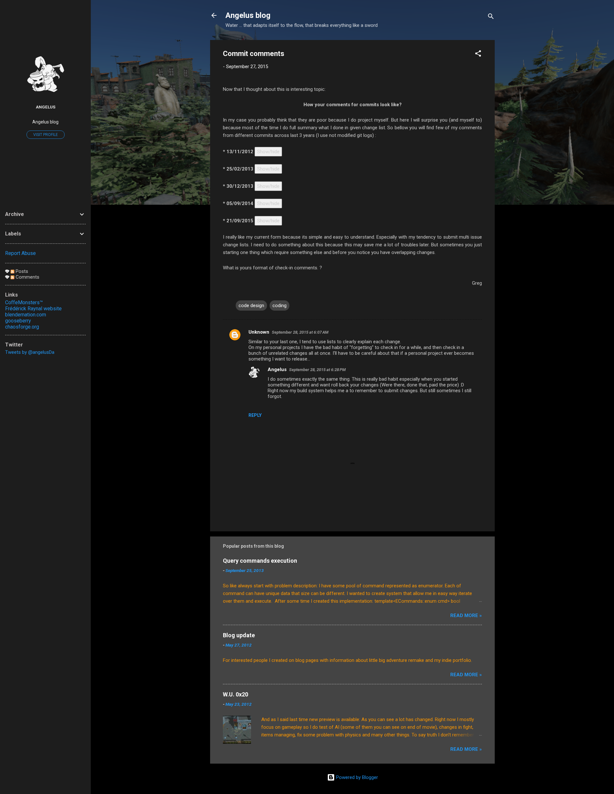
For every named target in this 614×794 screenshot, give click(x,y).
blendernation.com (25, 315)
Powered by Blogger (356, 777)
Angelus (277, 369)
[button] (478, 55)
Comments (26, 277)
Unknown (258, 332)
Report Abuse (20, 253)
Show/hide (268, 152)
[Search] (491, 17)
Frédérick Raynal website (33, 309)
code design (251, 305)
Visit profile (45, 134)
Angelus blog (248, 15)
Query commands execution (260, 560)
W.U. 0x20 (235, 694)
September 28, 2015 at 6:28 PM (317, 369)
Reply (255, 415)
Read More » (466, 615)
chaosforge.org (22, 327)
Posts (21, 271)
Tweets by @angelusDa (29, 352)
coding (279, 305)
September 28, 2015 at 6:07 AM (300, 332)
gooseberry (18, 321)
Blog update (239, 635)
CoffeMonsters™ (24, 302)
